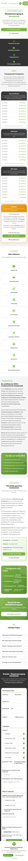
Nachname (18, 694)
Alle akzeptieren (8, 855)
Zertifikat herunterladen (14, 553)
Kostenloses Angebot (15, 29)
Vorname (5, 694)
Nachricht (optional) (8, 814)
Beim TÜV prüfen (14, 557)
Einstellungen (14, 858)
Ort (12, 708)
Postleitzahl (5, 709)
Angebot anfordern (15, 614)
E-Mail (19, 717)
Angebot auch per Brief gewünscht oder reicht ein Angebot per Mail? (12, 796)
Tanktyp (5, 730)
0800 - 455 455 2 (14, 236)
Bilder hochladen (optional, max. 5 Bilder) (12, 827)
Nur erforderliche (19, 855)
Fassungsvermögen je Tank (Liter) (20, 762)
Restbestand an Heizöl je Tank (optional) (11, 771)
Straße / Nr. (6, 701)
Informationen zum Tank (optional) (12, 778)
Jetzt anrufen (15, 33)
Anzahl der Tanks (7, 762)
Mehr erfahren (18, 852)
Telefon (5, 717)
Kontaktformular (15, 239)
